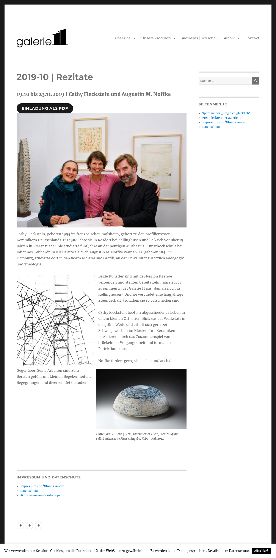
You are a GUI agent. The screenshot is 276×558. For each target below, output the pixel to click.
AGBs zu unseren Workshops (40, 495)
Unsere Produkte (156, 38)
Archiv (229, 38)
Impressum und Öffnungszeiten (42, 486)
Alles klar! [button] (261, 551)
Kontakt (252, 38)
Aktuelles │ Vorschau (200, 38)
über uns (122, 38)
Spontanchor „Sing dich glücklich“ (226, 113)
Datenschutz (29, 491)
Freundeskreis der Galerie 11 (221, 118)
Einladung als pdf (45, 108)
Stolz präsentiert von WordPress (64, 539)
